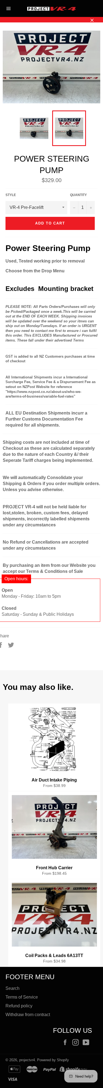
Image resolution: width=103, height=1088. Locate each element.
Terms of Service (21, 997)
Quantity (78, 195)
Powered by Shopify (53, 1060)
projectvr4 (27, 1060)
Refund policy (18, 1006)
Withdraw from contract (27, 1014)
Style (10, 195)
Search (12, 988)
